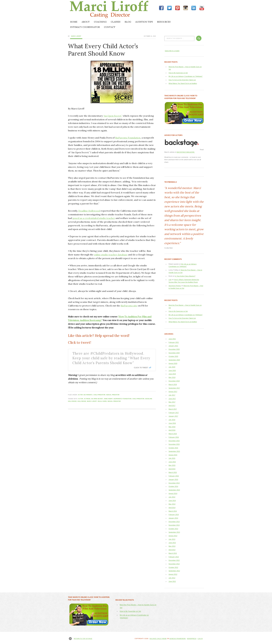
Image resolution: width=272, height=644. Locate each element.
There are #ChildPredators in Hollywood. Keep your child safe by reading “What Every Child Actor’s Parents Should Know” (111, 358)
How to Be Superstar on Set (178, 73)
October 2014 (173, 486)
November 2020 (174, 353)
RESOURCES (164, 21)
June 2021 (172, 339)
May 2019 (172, 377)
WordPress (191, 638)
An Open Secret (97, 398)
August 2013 (173, 536)
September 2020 (174, 360)
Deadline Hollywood (89, 210)
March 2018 (173, 384)
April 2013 (172, 550)
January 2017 (173, 416)
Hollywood (81, 401)
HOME (73, 21)
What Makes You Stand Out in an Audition (183, 83)
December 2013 (174, 521)
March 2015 (173, 472)
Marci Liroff (93, 9)
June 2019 (172, 374)
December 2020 (174, 349)
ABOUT (86, 21)
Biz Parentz (88, 395)
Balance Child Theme (158, 638)
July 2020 (172, 367)
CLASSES (115, 21)
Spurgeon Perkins (175, 286)
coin (170, 279)
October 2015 (173, 448)
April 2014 (172, 507)
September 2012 (174, 571)
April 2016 (172, 430)
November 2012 (174, 564)
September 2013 (174, 532)
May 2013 (172, 546)
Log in (200, 638)
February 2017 (174, 412)
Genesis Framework (177, 638)
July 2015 (172, 458)
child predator (99, 395)
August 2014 (173, 493)
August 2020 (173, 363)
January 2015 (173, 479)
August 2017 (173, 391)
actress (87, 398)
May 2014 (172, 504)
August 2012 (173, 574)
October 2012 (173, 567)
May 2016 (172, 427)
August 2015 (173, 455)
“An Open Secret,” (112, 115)
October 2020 (173, 356)
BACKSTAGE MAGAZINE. (186, 152)
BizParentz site (129, 305)
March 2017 (173, 409)
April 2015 (172, 469)
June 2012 (172, 581)
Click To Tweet (141, 367)
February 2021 (174, 342)
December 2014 (174, 483)
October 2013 (173, 529)
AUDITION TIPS (144, 21)
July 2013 (172, 539)
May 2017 (172, 402)
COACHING (100, 21)
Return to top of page (83, 638)
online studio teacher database (111, 254)
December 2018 (174, 381)
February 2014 (174, 514)
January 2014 (173, 518)
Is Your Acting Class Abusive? (185, 276)
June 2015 (172, 462)
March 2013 (173, 553)
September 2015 (174, 451)
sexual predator (112, 395)
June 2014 (172, 500)
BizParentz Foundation (127, 137)
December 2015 (174, 441)
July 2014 (172, 497)
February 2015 (174, 476)
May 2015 (172, 465)
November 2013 (174, 525)
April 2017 (172, 405)
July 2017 (172, 395)
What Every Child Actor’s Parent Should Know (103, 49)
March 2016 (173, 434)
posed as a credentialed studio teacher (94, 218)
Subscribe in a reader (172, 51)
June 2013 (172, 542)
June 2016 (172, 423)
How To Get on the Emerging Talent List (182, 80)
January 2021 (173, 346)
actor (80, 395)
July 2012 (172, 578)
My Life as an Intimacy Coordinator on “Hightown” (186, 76)
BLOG (128, 21)
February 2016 (174, 437)
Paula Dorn (102, 401)
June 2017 (172, 398)
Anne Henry (108, 398)
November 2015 (174, 444)
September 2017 (174, 388)
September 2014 (174, 490)
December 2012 (174, 560)
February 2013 (174, 557)
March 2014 (173, 511)
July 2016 (172, 420)
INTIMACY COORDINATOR (85, 27)
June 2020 (172, 370)
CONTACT (109, 27)
